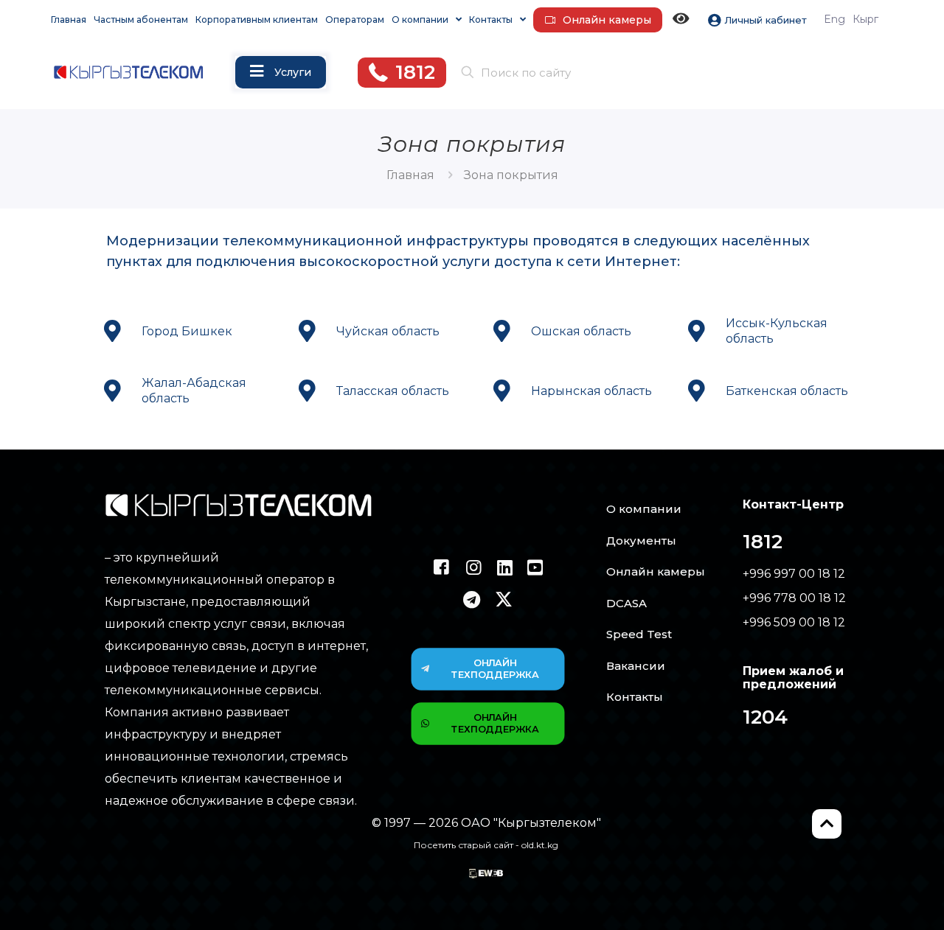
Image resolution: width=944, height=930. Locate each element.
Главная (410, 175)
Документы (641, 541)
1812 (762, 541)
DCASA (626, 603)
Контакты (634, 697)
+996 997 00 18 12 (794, 574)
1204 (765, 717)
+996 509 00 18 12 (794, 622)
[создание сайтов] (486, 874)
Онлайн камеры (655, 571)
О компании (643, 509)
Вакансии (635, 666)
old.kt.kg (539, 844)
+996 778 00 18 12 (794, 598)
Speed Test (639, 634)
